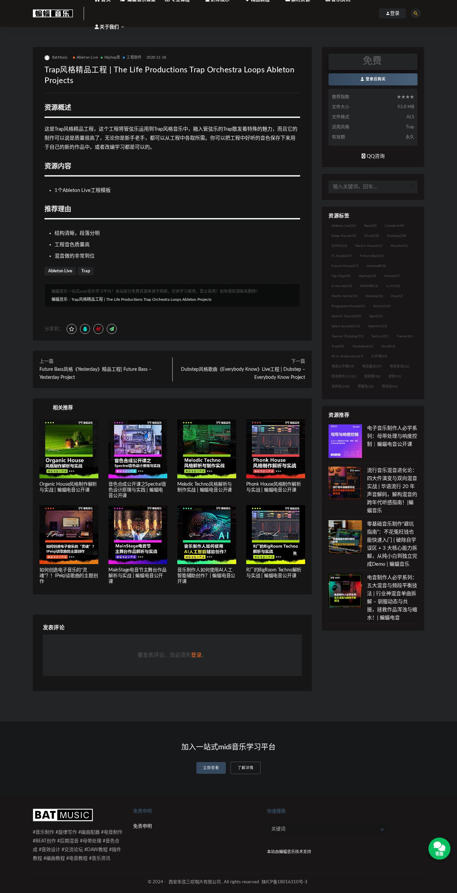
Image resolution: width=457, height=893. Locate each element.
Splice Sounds (346, 326)
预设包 (390, 386)
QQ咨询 (375, 156)
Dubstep (396, 235)
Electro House (369, 246)
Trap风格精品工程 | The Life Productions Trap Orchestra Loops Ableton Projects (141, 299)
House (392, 276)
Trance (404, 336)
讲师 (394, 376)
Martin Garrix (345, 296)
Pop (397, 296)
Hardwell (376, 266)
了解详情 (246, 768)
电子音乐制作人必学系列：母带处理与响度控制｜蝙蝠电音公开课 (392, 436)
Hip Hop (341, 276)
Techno (379, 336)
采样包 (341, 386)
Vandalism (362, 346)
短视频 (372, 376)
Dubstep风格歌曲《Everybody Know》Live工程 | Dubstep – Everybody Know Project (243, 373)
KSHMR (369, 286)
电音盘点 (372, 366)
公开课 (379, 356)
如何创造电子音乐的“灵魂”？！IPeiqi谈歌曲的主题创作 (68, 576)
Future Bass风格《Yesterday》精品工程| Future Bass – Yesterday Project (95, 373)
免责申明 (142, 826)
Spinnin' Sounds (346, 316)
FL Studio (342, 256)
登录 (196, 655)
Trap (85, 271)
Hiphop (367, 276)
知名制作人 (344, 376)
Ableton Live (87, 57)
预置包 (366, 386)
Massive (374, 296)
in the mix (342, 286)
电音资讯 (399, 366)
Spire (376, 316)
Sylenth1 (377, 326)
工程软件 (134, 57)
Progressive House (348, 306)
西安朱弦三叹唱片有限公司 (195, 882)
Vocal (388, 346)
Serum (381, 306)
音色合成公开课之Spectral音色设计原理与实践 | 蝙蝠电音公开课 (137, 490)
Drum (371, 235)
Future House (345, 266)
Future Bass (372, 256)
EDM (339, 246)
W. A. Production (347, 356)
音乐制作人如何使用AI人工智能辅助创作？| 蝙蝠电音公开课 (206, 576)
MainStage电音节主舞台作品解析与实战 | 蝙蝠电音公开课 (137, 576)
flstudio (399, 246)
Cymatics (394, 225)
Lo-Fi (393, 286)
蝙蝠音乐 (60, 299)
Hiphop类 (112, 57)
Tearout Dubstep (347, 336)
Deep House (344, 235)
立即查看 (211, 768)
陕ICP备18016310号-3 (284, 882)
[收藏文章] (72, 329)
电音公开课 (343, 366)
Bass (370, 225)
